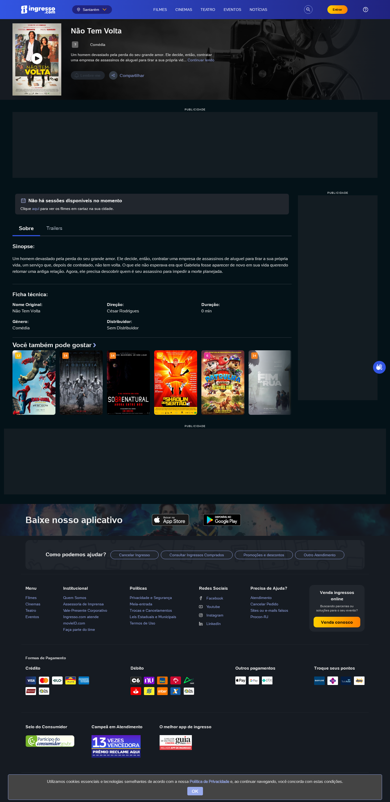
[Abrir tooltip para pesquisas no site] (308, 9)
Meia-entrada (141, 604)
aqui (35, 208)
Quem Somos (74, 598)
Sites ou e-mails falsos (269, 610)
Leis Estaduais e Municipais (153, 617)
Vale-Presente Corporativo (85, 610)
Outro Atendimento (320, 555)
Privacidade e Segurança (151, 598)
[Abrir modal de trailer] (37, 59)
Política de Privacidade (209, 781)
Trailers (54, 228)
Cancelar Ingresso (134, 555)
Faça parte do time (79, 629)
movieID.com (74, 623)
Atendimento (261, 598)
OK (195, 791)
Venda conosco (337, 622)
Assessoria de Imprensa (83, 604)
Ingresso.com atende (81, 617)
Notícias (258, 9)
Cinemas (183, 9)
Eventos (232, 9)
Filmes (160, 9)
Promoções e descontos (264, 555)
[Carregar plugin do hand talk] (379, 367)
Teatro (208, 9)
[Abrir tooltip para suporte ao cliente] (365, 9)
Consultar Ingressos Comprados (197, 555)
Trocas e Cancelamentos (151, 610)
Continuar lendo (201, 60)
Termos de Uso (142, 623)
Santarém (91, 9)
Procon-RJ (259, 617)
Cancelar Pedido (264, 604)
